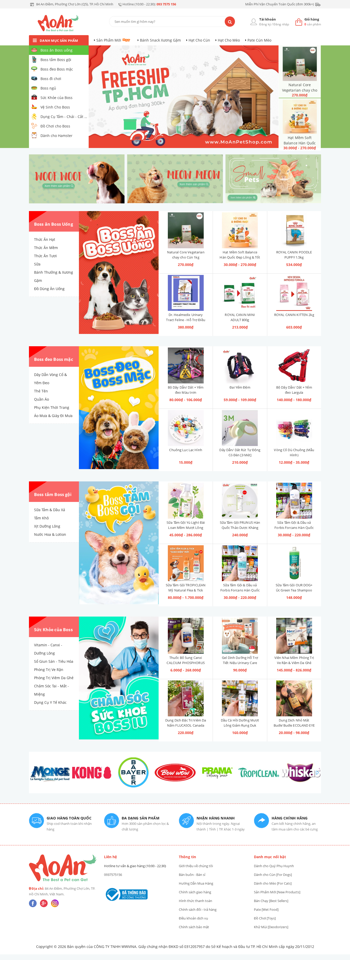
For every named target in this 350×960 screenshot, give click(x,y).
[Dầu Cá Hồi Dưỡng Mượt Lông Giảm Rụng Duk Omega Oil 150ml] (240, 698)
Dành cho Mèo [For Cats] (273, 883)
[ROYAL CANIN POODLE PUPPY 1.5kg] (294, 230)
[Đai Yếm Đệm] (240, 365)
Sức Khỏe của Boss (56, 97)
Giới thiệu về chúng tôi (196, 866)
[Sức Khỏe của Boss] (119, 678)
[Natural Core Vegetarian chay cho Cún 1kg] (300, 63)
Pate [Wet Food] (266, 909)
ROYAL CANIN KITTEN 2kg (294, 314)
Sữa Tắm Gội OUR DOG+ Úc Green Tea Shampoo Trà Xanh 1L (294, 590)
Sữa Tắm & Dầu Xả (49, 509)
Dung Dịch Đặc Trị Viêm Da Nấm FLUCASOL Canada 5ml (185, 725)
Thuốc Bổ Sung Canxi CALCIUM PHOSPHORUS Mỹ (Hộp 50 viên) (185, 662)
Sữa (37, 264)
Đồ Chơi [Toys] (265, 918)
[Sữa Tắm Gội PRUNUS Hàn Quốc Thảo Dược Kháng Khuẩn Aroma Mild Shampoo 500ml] (240, 500)
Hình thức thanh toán (195, 900)
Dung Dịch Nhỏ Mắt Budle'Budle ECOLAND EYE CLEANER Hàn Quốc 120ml (294, 725)
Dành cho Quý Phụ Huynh (274, 866)
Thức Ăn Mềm (46, 247)
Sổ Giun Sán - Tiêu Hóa (53, 661)
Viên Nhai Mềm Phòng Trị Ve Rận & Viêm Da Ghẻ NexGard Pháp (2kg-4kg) (294, 662)
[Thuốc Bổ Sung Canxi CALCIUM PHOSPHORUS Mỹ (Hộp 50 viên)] (186, 636)
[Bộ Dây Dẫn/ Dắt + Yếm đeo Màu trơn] (186, 365)
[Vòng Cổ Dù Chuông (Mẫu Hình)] (294, 428)
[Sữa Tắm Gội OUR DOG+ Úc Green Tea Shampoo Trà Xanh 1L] (294, 563)
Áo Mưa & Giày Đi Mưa (53, 415)
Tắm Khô (41, 518)
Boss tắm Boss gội (55, 59)
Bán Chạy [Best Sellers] (271, 900)
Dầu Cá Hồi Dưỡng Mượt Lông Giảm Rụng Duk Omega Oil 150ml (240, 725)
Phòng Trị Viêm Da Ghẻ (54, 677)
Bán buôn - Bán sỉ (192, 874)
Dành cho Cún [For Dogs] (273, 874)
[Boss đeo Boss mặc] (119, 407)
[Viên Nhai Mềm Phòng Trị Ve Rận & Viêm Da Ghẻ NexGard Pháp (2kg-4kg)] (294, 636)
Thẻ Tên (41, 391)
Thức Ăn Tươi (45, 255)
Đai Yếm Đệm (240, 387)
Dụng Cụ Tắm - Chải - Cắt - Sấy (64, 116)
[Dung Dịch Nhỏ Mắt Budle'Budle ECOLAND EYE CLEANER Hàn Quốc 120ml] (294, 698)
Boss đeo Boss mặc (56, 69)
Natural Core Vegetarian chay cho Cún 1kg (299, 90)
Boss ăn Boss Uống (53, 224)
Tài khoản (267, 19)
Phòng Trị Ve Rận (48, 669)
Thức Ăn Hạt (44, 239)
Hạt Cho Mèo (229, 40)
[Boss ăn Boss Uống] (119, 272)
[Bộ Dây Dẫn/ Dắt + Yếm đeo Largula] (294, 365)
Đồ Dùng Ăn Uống (49, 288)
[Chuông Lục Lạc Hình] (186, 428)
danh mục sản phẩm (59, 40)
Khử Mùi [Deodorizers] (271, 927)
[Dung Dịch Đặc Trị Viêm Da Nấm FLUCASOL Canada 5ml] (186, 698)
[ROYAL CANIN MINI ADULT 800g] (240, 293)
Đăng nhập (281, 24)
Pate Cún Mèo (259, 40)
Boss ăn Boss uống (56, 50)
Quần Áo (41, 399)
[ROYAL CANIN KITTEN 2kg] (294, 293)
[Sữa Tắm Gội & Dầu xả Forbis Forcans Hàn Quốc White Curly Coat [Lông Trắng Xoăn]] (240, 563)
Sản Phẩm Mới (108, 40)
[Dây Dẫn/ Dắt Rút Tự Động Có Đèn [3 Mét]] (240, 428)
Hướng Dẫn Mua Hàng (196, 883)
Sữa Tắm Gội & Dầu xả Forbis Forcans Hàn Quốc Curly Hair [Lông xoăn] (294, 527)
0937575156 (113, 874)
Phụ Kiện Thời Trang (51, 407)
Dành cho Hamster (56, 135)
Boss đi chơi (50, 78)
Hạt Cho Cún (199, 40)
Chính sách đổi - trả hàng (198, 909)
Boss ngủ (48, 88)
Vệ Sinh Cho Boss (55, 107)
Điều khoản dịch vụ (193, 918)
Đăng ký (265, 24)
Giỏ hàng (311, 19)
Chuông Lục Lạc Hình (185, 450)
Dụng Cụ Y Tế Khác (50, 702)
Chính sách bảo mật (194, 927)
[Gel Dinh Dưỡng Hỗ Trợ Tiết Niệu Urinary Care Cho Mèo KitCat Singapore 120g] (240, 636)
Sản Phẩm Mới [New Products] (277, 892)
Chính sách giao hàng (195, 892)
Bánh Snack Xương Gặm (160, 40)
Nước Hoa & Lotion (50, 534)
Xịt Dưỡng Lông (47, 526)
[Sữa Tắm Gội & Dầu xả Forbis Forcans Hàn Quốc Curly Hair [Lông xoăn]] (294, 500)
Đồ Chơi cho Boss (55, 126)
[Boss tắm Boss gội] (119, 543)
